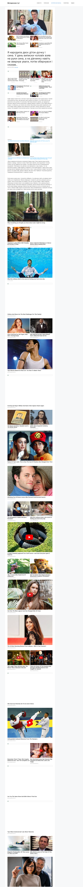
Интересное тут (13, 3)
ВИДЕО (72, 3)
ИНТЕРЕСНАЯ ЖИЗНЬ (56, 3)
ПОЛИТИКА (66, 3)
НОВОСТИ (39, 3)
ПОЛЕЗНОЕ (46, 3)
